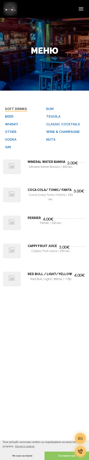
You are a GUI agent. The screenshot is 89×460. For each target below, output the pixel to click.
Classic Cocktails (63, 124)
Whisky (11, 124)
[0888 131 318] (80, 451)
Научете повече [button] (25, 446)
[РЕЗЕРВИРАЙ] (80, 438)
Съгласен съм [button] (66, 455)
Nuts (51, 140)
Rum (50, 109)
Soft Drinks (16, 109)
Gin (8, 147)
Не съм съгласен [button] (22, 455)
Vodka (10, 140)
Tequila (53, 116)
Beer (9, 116)
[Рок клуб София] (8, 8)
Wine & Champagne (63, 132)
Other (10, 132)
